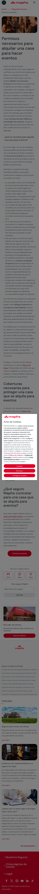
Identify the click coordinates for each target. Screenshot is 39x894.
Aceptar (20, 466)
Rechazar (19, 471)
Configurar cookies (20, 475)
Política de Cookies (15, 455)
